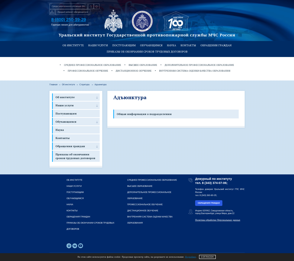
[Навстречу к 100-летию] (176, 21)
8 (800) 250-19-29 (68, 19)
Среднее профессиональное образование (92, 65)
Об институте (73, 45)
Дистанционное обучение (134, 70)
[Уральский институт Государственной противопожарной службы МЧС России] (142, 21)
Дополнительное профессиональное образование (199, 65)
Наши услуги (98, 45)
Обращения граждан (216, 45)
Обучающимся (151, 45)
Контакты (188, 45)
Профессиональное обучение (88, 70)
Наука (171, 45)
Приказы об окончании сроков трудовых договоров (147, 51)
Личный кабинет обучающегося (73, 12)
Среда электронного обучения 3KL (69, 6)
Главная (54, 84)
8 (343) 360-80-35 (208, 195)
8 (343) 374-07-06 (214, 183)
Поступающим (124, 45)
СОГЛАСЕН (207, 257)
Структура (84, 84)
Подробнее (190, 257)
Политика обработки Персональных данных (217, 220)
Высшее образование (143, 65)
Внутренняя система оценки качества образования (194, 70)
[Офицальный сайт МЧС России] (113, 21)
